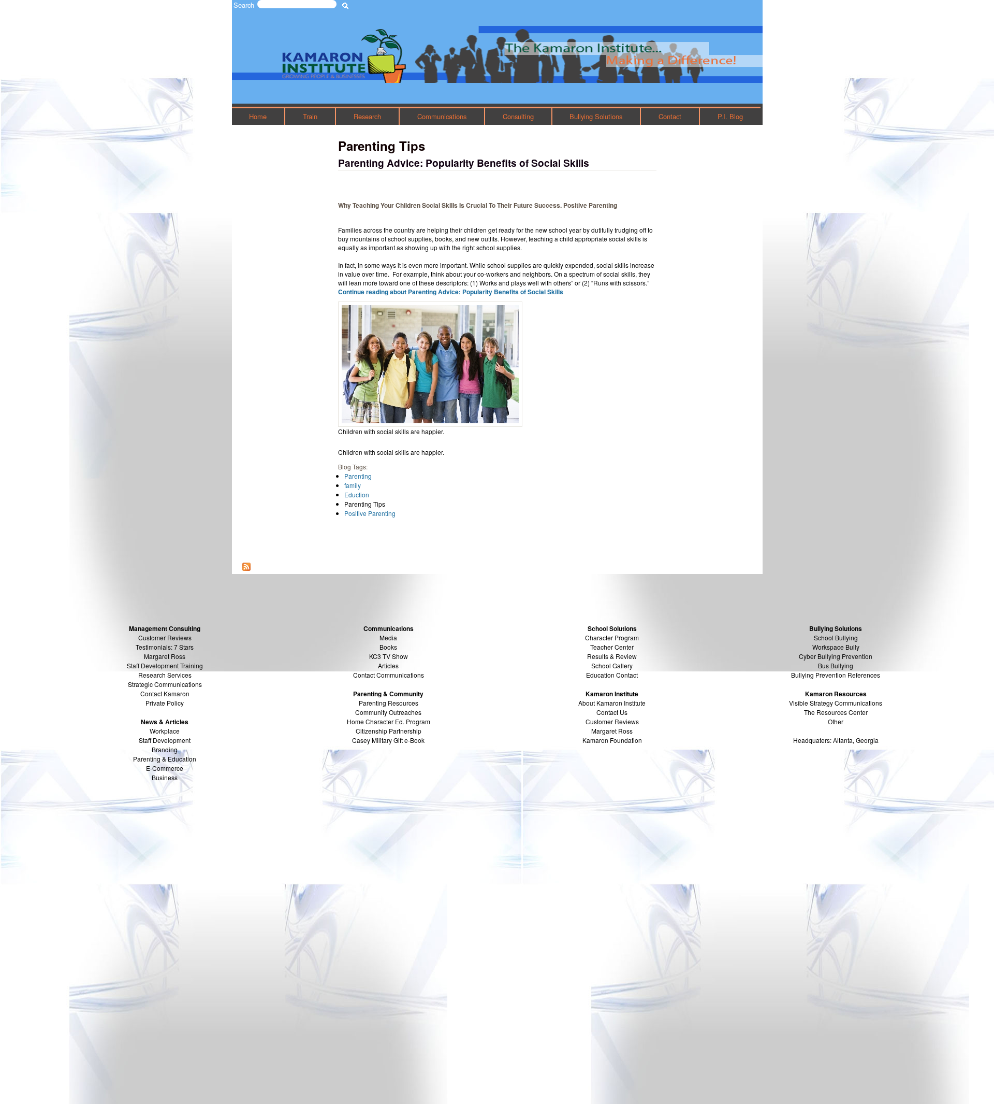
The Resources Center (836, 712)
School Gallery (612, 665)
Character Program (612, 637)
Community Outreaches (388, 712)
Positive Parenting (370, 513)
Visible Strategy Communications (835, 702)
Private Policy (164, 702)
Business (165, 777)
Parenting (358, 475)
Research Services (165, 674)
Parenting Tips (364, 503)
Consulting (518, 116)
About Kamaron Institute (612, 702)
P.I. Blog (730, 116)
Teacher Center (612, 646)
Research (367, 116)
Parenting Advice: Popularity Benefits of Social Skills (463, 162)
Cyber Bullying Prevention (835, 656)
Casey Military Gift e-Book (388, 740)
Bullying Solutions (595, 116)
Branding (165, 749)
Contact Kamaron (164, 693)
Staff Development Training (165, 665)
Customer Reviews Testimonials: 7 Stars (165, 642)
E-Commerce (164, 768)
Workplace (165, 730)
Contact (670, 116)
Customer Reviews (612, 721)
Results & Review (612, 656)
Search (243, 5)
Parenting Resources (388, 702)
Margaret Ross (164, 656)
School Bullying (836, 637)
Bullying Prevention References (835, 674)
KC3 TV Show (388, 656)
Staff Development (165, 740)
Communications (441, 116)
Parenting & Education (164, 758)
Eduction (356, 494)
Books (388, 646)
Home (258, 116)
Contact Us (611, 712)
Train (310, 116)
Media (388, 637)
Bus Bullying (835, 665)
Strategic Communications (165, 684)
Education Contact (612, 674)
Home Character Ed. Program (388, 721)
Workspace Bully (835, 646)
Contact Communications (388, 674)
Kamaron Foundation (612, 740)
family (352, 485)
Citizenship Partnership (388, 730)
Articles (388, 665)
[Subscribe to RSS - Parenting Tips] (246, 567)
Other (835, 721)
